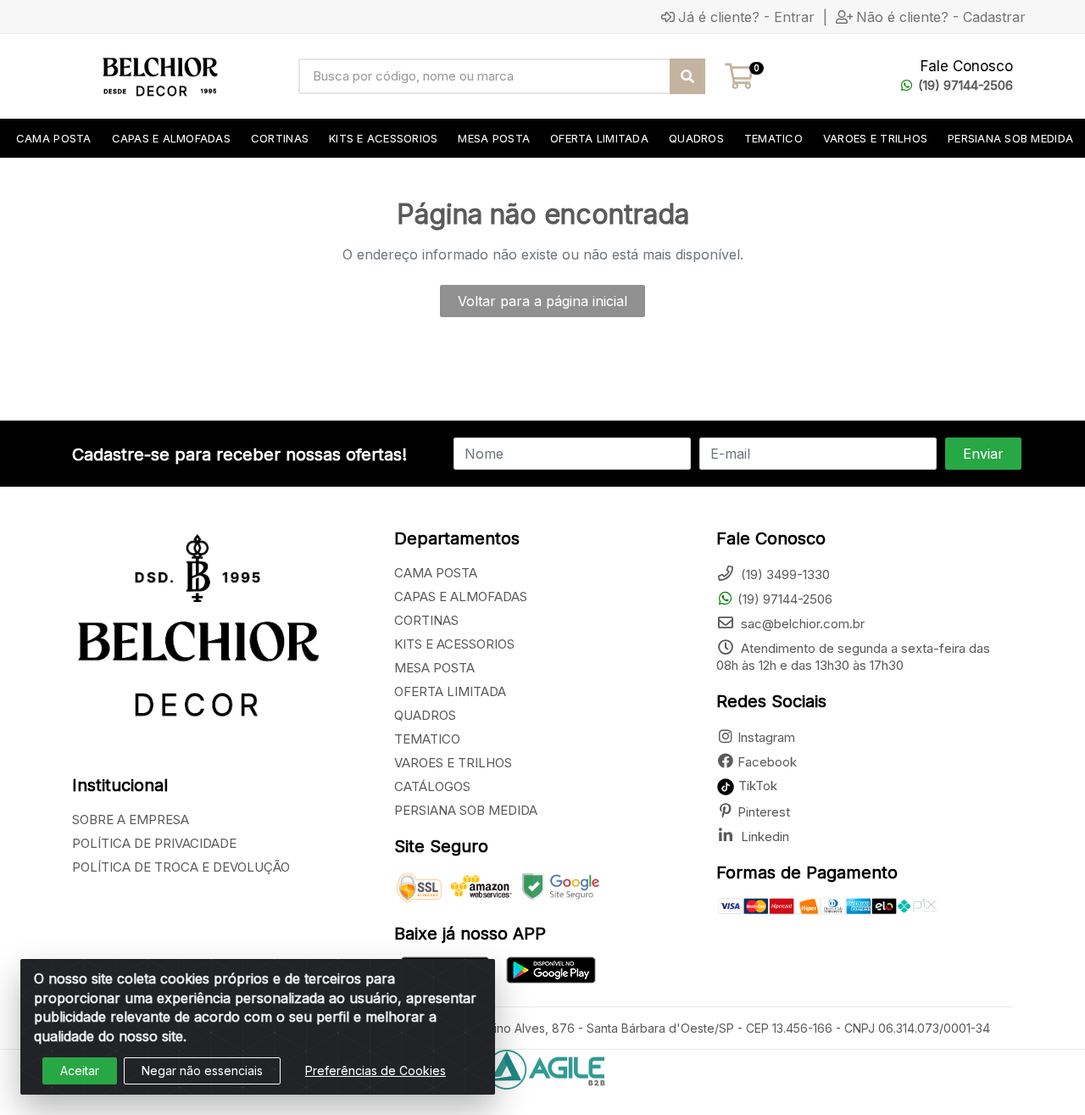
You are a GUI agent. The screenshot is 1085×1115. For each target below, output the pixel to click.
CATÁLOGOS (432, 786)
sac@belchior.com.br (801, 624)
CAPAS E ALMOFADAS (460, 596)
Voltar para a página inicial (542, 301)
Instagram (766, 737)
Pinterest (763, 812)
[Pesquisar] (687, 76)
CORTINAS (426, 620)
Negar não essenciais (202, 1070)
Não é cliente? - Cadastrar (941, 17)
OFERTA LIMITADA (450, 691)
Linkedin (763, 836)
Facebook (767, 762)
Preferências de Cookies (375, 1070)
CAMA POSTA (435, 573)
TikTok (756, 786)
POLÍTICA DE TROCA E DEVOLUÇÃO (181, 867)
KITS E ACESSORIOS (454, 644)
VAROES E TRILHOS (453, 763)
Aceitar (79, 1070)
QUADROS (425, 715)
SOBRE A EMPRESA (130, 819)
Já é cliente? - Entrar (746, 17)
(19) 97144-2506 (965, 85)
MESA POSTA (434, 668)
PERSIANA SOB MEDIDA (465, 810)
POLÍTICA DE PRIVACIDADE (154, 843)
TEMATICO (427, 739)
